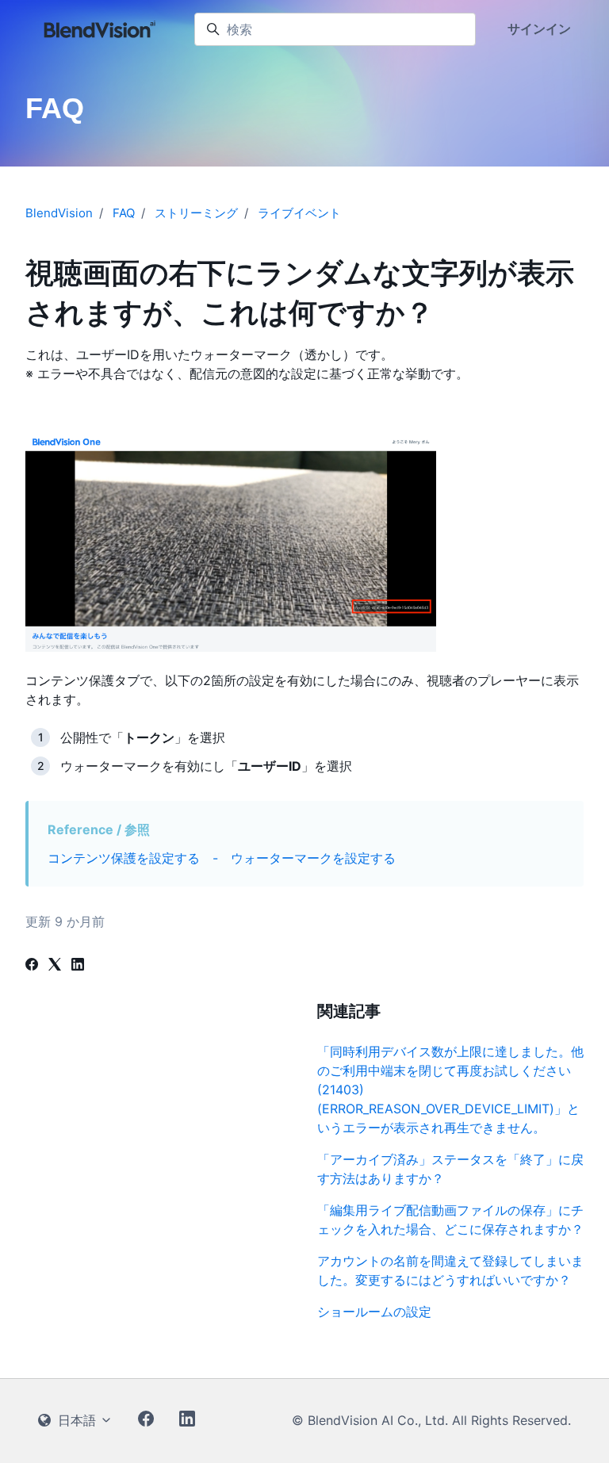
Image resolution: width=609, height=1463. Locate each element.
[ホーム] (100, 29)
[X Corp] (54, 966)
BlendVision (59, 212)
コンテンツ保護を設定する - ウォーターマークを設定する (222, 858)
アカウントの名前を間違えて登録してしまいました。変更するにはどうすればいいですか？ (450, 1270)
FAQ (124, 212)
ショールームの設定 (374, 1311)
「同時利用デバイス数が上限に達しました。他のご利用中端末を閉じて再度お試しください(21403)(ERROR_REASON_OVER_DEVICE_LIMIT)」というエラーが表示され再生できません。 (450, 1090)
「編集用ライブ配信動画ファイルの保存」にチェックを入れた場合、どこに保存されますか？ (450, 1219)
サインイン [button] (539, 28)
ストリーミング (196, 212)
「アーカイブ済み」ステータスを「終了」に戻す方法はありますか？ (450, 1168)
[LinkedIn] (77, 966)
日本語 (77, 1420)
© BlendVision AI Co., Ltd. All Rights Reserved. (431, 1420)
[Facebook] (31, 966)
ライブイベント (299, 212)
